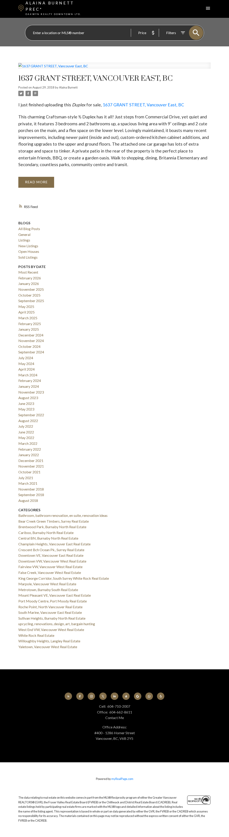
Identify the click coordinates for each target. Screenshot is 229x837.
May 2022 (26, 437)
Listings (24, 240)
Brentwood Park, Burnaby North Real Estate (52, 527)
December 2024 (30, 335)
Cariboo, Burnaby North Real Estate (46, 532)
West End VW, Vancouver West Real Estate (51, 629)
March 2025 (27, 318)
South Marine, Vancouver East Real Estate (50, 612)
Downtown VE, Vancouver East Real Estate (50, 555)
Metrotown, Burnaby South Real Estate (48, 590)
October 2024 (29, 346)
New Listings (28, 246)
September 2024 (31, 352)
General (24, 234)
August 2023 (28, 398)
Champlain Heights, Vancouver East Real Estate (54, 544)
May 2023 (26, 409)
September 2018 (31, 495)
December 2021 (30, 460)
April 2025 (26, 312)
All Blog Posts (29, 229)
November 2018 (31, 489)
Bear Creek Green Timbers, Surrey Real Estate (53, 521)
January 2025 (28, 329)
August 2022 (28, 420)
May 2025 (26, 306)
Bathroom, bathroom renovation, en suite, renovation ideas (63, 515)
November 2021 (31, 466)
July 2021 (25, 478)
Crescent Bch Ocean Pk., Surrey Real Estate (51, 550)
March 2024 (27, 375)
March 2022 (27, 443)
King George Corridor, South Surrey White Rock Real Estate (63, 578)
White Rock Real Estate (36, 635)
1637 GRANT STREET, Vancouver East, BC (143, 104)
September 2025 (31, 301)
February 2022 (29, 449)
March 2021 (27, 483)
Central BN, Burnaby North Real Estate (48, 538)
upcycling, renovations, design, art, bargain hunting (56, 624)
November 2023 (31, 392)
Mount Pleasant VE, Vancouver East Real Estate (54, 595)
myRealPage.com (122, 779)
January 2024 (28, 386)
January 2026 (28, 283)
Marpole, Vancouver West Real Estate (47, 584)
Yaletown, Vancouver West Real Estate (47, 647)
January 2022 (28, 455)
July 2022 (25, 426)
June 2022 (26, 432)
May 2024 (26, 363)
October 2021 (29, 472)
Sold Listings (28, 257)
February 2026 (29, 278)
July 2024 (25, 358)
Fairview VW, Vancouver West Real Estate (50, 567)
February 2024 (29, 380)
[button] (68, 696)
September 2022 (31, 415)
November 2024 (31, 340)
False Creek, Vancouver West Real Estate (49, 572)
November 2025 (31, 289)
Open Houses (28, 251)
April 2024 (26, 369)
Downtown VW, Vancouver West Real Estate (52, 561)
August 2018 (28, 500)
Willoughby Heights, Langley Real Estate (49, 641)
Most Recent (28, 272)
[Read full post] (114, 68)
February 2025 (29, 324)
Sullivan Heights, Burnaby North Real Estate (51, 618)
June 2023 (26, 403)
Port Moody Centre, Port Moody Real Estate (52, 601)
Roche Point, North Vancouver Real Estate (50, 607)
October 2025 (29, 295)
